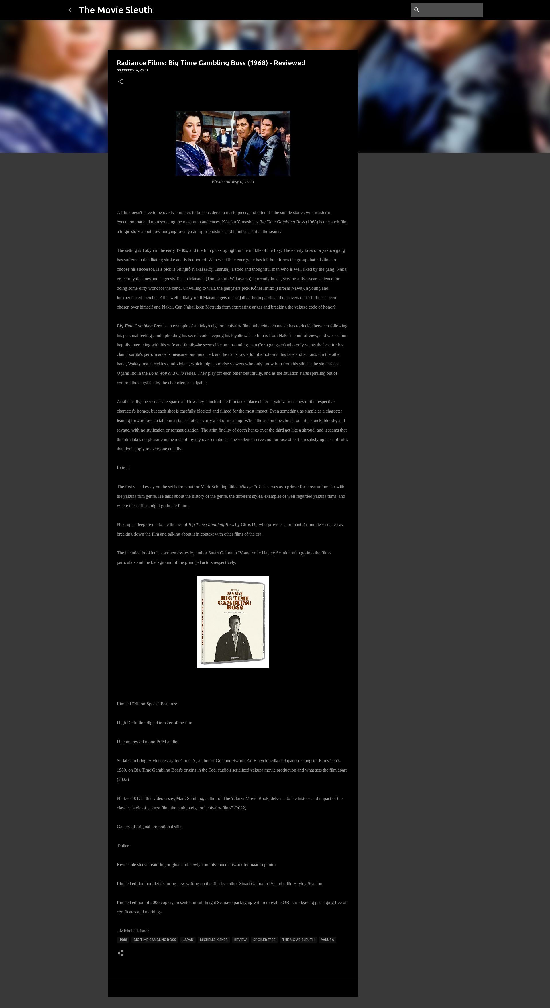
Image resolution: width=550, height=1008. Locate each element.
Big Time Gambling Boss (155, 940)
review (240, 940)
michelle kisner (214, 940)
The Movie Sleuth (116, 10)
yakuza (327, 940)
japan (188, 940)
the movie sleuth (298, 940)
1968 (123, 940)
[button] (120, 82)
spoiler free (264, 940)
